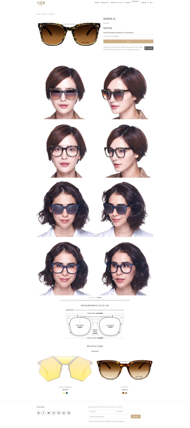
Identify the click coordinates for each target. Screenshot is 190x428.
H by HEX (106, 23)
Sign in (143, 2)
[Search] (148, 2)
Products (104, 2)
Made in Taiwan (125, 47)
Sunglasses (131, 49)
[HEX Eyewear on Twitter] (39, 413)
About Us (114, 2)
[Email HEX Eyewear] (69, 413)
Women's (137, 49)
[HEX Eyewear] (47, 3)
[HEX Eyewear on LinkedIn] (64, 413)
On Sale (97, 2)
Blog (120, 2)
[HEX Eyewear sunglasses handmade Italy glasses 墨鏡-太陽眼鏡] (69, 33)
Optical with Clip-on (121, 49)
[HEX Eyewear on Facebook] (44, 413)
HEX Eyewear (101, 421)
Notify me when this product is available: (118, 32)
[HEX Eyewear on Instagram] (59, 413)
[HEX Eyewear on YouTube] (49, 413)
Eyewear (112, 47)
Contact (128, 2)
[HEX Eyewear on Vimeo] (54, 413)
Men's (132, 47)
